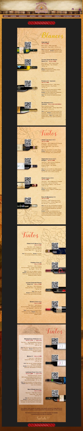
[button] (79, 9)
